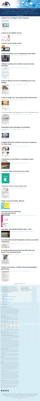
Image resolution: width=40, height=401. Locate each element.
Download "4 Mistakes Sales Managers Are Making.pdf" (17, 129)
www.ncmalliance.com (10, 306)
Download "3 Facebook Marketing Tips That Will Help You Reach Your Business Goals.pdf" (21, 254)
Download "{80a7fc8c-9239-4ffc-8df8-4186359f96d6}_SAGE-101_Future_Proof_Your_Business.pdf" (22, 215)
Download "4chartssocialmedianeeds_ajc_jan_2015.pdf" (17, 45)
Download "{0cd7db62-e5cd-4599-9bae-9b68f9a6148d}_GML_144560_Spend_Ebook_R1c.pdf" (22, 231)
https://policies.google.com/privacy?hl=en (4, 370)
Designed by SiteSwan (27, 397)
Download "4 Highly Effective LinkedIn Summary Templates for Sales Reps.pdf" (20, 146)
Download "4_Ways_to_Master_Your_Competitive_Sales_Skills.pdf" (18, 55)
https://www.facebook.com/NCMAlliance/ (10, 296)
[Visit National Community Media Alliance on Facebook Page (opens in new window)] (1, 390)
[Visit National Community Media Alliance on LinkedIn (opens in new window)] (6, 390)
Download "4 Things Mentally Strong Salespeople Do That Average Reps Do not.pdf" (21, 114)
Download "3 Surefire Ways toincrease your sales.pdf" (17, 173)
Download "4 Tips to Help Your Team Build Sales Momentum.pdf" (18, 99)
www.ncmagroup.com (13, 308)
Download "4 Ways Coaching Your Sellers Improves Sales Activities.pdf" (19, 67)
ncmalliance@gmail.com (25, 288)
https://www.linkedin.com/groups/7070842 (7, 299)
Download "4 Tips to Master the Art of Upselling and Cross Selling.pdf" (19, 84)
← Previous (15, 283)
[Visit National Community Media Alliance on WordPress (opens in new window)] (8, 390)
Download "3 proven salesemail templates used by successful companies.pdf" (20, 243)
